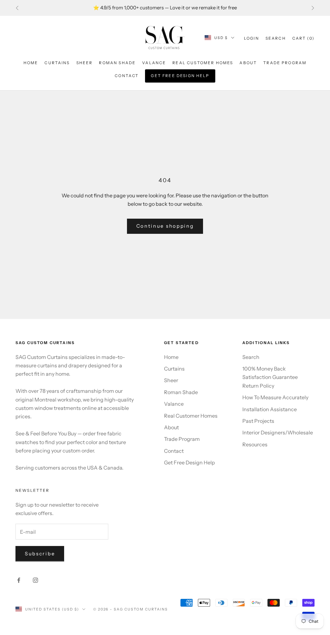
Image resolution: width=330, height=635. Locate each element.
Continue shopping (165, 226)
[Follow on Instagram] (35, 580)
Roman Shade (117, 62)
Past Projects (258, 421)
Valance (154, 62)
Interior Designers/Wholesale (277, 432)
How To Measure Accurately (275, 397)
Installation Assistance (269, 409)
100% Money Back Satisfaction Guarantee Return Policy (270, 377)
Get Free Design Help (180, 75)
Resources (254, 444)
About (248, 62)
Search (250, 357)
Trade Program (284, 62)
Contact (127, 75)
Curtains (57, 62)
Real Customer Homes (202, 62)
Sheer (84, 62)
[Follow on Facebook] (18, 580)
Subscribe (40, 554)
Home (31, 62)
